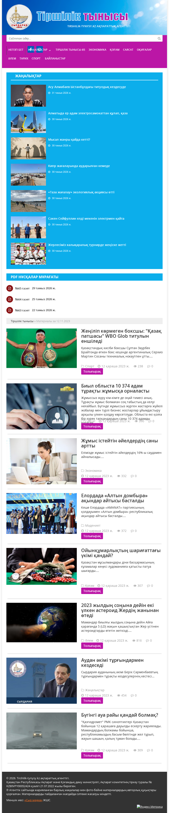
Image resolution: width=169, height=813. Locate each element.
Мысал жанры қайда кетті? (69, 139)
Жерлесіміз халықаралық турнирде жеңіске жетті (87, 245)
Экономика (97, 50)
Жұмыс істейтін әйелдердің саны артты (119, 443)
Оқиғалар (144, 50)
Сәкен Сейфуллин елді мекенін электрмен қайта (86, 218)
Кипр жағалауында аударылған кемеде (79, 166)
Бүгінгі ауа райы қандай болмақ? (119, 715)
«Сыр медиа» (33, 800)
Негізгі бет (15, 50)
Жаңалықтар (37, 50)
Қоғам (114, 50)
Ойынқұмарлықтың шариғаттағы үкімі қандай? (121, 552)
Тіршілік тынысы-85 (70, 50)
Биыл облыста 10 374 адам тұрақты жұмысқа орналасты (115, 388)
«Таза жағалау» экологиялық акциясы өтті (81, 192)
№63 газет (22, 310)
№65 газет (22, 288)
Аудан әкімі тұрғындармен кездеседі (112, 662)
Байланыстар (55, 58)
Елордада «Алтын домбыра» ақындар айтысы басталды (114, 498)
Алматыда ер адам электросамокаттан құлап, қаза (88, 113)
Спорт (36, 58)
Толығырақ (92, 371)
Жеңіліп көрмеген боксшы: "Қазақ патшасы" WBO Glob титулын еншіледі (121, 336)
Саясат (128, 50)
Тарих (24, 58)
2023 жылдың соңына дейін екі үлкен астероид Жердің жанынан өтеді (120, 610)
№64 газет (22, 299)
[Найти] (159, 38)
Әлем (12, 58)
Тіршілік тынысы (67, 17)
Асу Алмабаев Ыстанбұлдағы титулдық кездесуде (87, 87)
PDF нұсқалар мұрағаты (35, 277)
